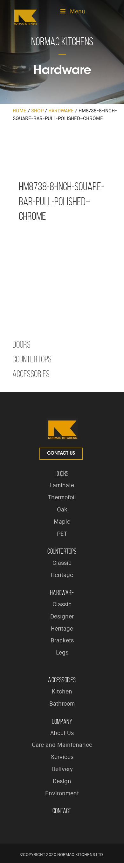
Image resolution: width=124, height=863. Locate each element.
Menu (77, 11)
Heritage (62, 575)
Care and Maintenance (62, 745)
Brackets (62, 640)
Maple (62, 522)
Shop (37, 111)
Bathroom (62, 704)
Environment (62, 793)
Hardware (61, 111)
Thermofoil (62, 497)
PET (62, 534)
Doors (21, 344)
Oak (62, 509)
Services (62, 757)
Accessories (31, 374)
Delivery (62, 769)
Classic (62, 563)
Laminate (62, 485)
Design (62, 781)
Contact (61, 810)
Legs (62, 652)
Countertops (32, 359)
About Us (62, 733)
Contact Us (61, 453)
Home (19, 111)
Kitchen (62, 691)
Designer (62, 616)
